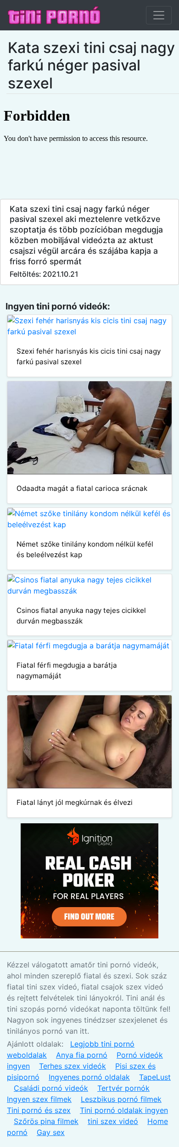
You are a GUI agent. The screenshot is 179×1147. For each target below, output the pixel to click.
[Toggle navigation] (159, 15)
